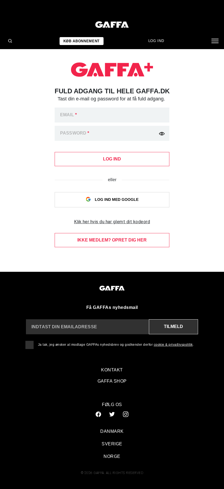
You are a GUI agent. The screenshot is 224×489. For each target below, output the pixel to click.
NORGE (112, 456)
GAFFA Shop (112, 381)
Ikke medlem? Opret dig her (112, 240)
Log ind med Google (116, 199)
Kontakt (112, 370)
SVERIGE (112, 444)
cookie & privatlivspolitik (173, 345)
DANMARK (112, 431)
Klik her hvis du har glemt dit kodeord (112, 221)
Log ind (156, 41)
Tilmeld (173, 326)
